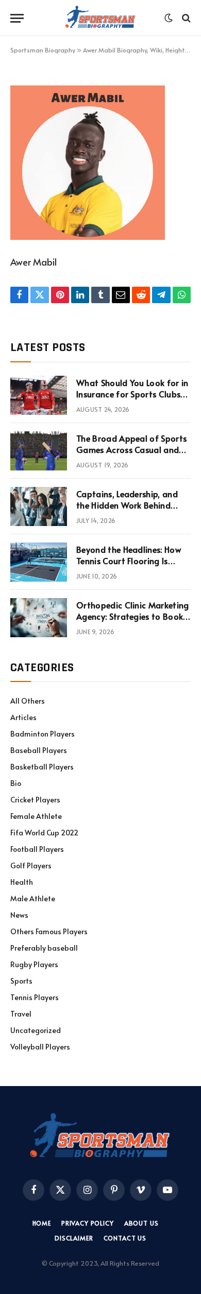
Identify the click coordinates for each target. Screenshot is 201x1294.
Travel (20, 1014)
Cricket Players (35, 800)
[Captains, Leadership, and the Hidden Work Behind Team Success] (38, 506)
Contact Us (125, 1238)
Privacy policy (87, 1223)
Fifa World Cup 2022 (44, 832)
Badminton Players (42, 734)
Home (41, 1223)
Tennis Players (34, 997)
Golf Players (31, 865)
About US (141, 1223)
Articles (23, 717)
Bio (15, 783)
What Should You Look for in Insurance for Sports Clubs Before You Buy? (132, 394)
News (19, 915)
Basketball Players (42, 767)
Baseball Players (38, 750)
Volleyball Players (40, 1047)
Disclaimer (74, 1238)
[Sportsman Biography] (100, 18)
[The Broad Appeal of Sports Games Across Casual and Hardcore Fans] (38, 450)
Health (21, 882)
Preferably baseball (44, 948)
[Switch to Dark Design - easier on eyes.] (168, 18)
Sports (21, 981)
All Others (27, 701)
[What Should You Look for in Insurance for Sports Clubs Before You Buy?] (38, 395)
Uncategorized (35, 1030)
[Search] (185, 18)
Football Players (37, 849)
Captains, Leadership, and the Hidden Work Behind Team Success (127, 505)
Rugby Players (34, 964)
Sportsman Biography (42, 50)
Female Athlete (36, 816)
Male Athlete (32, 898)
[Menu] (17, 18)
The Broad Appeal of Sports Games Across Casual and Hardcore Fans (131, 449)
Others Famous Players (49, 931)
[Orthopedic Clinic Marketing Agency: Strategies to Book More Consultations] (38, 617)
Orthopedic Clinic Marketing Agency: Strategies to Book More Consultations (132, 616)
